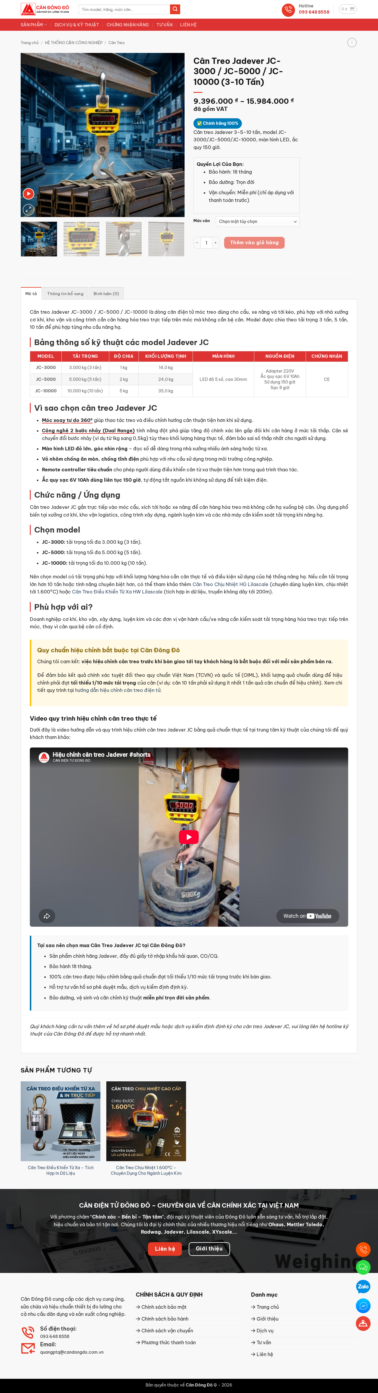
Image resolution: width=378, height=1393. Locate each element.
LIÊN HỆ (188, 24)
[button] (348, 9)
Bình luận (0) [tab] (106, 293)
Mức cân (201, 221)
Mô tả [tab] (31, 293)
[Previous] (31, 135)
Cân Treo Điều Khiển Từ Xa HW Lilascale (117, 592)
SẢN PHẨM (32, 24)
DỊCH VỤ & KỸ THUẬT (77, 24)
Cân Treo (116, 42)
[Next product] (351, 42)
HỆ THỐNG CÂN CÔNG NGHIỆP (73, 42)
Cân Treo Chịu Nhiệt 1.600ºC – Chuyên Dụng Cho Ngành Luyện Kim (146, 1170)
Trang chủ (30, 42)
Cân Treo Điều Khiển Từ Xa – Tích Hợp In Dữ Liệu (61, 1170)
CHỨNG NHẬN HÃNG (128, 24)
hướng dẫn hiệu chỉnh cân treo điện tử (117, 690)
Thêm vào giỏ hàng (254, 242)
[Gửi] (175, 9)
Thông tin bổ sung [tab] (65, 293)
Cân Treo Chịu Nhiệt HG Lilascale (231, 584)
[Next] (174, 135)
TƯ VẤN (164, 24)
